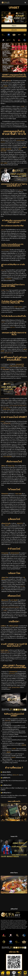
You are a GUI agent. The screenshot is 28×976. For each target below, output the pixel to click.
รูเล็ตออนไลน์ (14, 909)
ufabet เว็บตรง (14, 872)
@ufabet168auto (16, 687)
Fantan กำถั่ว (14, 836)
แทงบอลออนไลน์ (13, 671)
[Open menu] (25, 3)
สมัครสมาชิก (16, 775)
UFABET (14, 748)
